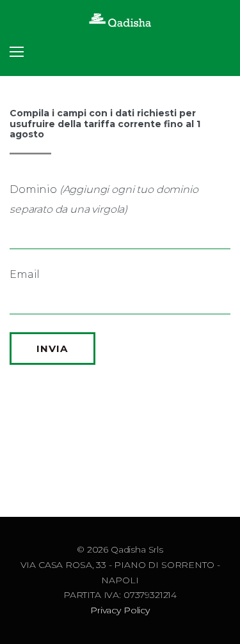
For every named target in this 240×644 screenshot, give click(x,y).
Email (25, 274)
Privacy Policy (120, 610)
